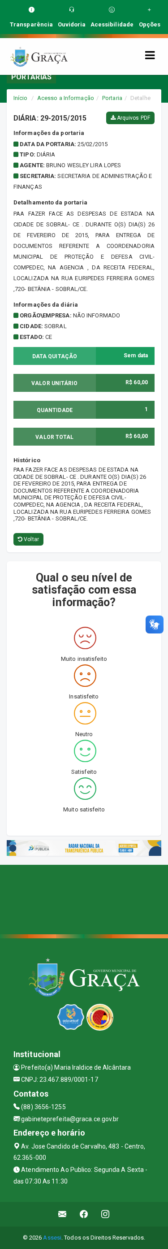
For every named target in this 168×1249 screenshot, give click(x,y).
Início (20, 98)
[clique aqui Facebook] (84, 1214)
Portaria (112, 98)
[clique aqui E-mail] (62, 1214)
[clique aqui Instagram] (105, 1214)
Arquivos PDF (133, 118)
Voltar (30, 539)
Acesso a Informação (65, 98)
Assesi (52, 1237)
